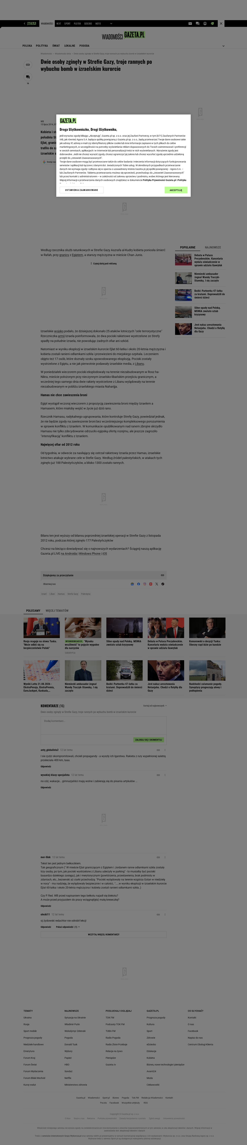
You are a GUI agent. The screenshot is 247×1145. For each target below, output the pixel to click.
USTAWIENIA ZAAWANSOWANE (81, 190)
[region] (123, 155)
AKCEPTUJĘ (176, 190)
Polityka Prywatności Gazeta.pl (159, 180)
